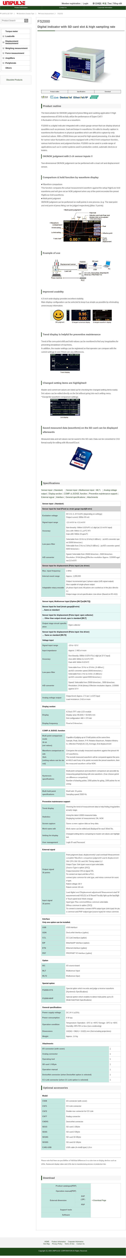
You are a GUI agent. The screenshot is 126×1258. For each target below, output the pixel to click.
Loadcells (10, 36)
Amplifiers (10, 58)
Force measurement (14, 53)
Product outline (54, 91)
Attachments (92, 497)
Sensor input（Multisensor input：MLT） (84, 490)
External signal (47, 497)
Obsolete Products (14, 80)
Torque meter (11, 31)
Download (108, 91)
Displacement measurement (11, 42)
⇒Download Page (99, 1200)
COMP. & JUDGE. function (75, 494)
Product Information (21, 7)
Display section (55, 494)
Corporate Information (105, 7)
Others (8, 68)
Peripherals (10, 63)
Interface (60, 497)
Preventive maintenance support (103, 494)
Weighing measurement (16, 48)
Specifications (81, 91)
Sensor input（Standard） (52, 490)
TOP (7, 13)
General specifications (75, 497)
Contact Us (63, 7)
